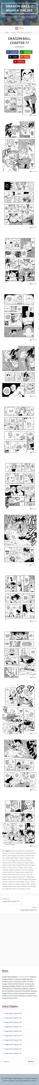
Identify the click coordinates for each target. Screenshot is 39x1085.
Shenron (12, 881)
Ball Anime (28, 853)
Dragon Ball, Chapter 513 (13, 1044)
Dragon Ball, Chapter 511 (13, 1053)
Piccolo (13, 879)
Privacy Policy (9, 1081)
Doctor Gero (11, 863)
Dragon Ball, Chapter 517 (13, 1027)
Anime (13, 853)
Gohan (20, 867)
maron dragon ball (26, 872)
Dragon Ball (11, 865)
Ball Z (34, 853)
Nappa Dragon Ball (18, 877)
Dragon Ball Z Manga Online (19, 8)
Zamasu (22, 889)
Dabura (29, 860)
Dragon (25, 863)
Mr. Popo (26, 874)
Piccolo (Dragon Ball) (23, 879)
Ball (22, 853)
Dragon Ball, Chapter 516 (13, 1031)
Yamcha (14, 889)
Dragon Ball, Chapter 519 (13, 1018)
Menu (21, 28)
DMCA (33, 1081)
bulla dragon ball (13, 855)
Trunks (27, 881)
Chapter (21, 858)
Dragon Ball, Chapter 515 (13, 1035)
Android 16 (14, 851)
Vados (18, 884)
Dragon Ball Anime (22, 865)
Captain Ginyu (29, 855)
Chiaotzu (23, 860)
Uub (13, 884)
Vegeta (23, 884)
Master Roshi (7, 874)
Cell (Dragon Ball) (12, 858)
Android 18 (30, 851)
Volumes (5, 886)
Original (28, 877)
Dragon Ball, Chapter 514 (13, 1040)
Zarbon (27, 889)
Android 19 (6, 853)
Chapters (27, 858)
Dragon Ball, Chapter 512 (13, 1049)
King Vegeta (28, 870)
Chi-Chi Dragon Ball (12, 860)
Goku (25, 867)
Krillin (4, 872)
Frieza (9, 867)
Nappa (9, 877)
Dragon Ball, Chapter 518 (13, 1022)
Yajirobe (8, 889)
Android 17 (22, 851)
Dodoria (19, 863)
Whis (18, 886)
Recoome (5, 881)
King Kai (12, 870)
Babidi (18, 853)
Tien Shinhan (20, 881)
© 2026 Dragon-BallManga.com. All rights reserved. (19, 1078)
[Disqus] (19, 939)
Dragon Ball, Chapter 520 (13, 1013)
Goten (30, 867)
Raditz (34, 879)
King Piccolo (19, 870)
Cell (3, 858)
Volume (33, 884)
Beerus (4, 855)
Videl (28, 884)
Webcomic (12, 886)
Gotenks (5, 870)
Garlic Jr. (15, 867)
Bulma (22, 855)
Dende (4, 863)
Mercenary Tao (17, 874)
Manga (17, 872)
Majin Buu (10, 872)
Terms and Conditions (22, 1081)
